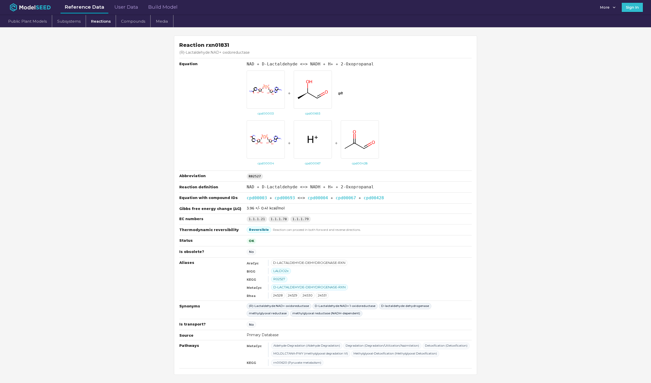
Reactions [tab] (101, 21)
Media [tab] (162, 21)
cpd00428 (374, 197)
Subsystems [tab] (69, 21)
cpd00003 (257, 197)
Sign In (632, 7)
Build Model (162, 7)
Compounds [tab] (133, 21)
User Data (126, 7)
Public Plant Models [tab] (27, 21)
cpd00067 (346, 197)
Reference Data (84, 7)
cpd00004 (318, 197)
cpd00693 (285, 197)
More (605, 7)
